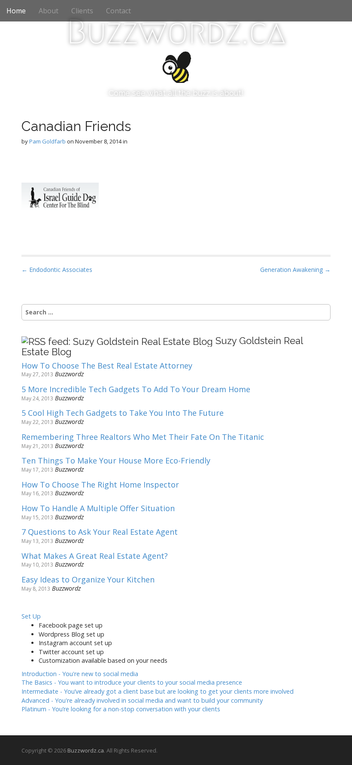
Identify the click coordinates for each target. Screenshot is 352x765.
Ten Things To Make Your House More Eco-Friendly (115, 461)
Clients (82, 10)
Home (16, 10)
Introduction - (79, 674)
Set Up (31, 616)
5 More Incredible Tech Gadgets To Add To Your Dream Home (135, 389)
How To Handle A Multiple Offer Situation (98, 508)
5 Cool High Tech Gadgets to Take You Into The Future (122, 413)
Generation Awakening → (295, 269)
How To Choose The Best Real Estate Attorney (106, 366)
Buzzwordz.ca (176, 31)
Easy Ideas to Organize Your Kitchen (88, 580)
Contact (118, 10)
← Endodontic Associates (56, 269)
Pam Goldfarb (47, 141)
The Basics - (131, 682)
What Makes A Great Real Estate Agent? (94, 556)
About (48, 10)
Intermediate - (157, 691)
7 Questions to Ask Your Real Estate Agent (99, 532)
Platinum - (120, 709)
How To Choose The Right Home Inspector (100, 485)
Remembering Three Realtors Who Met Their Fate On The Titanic (142, 437)
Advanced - (142, 700)
